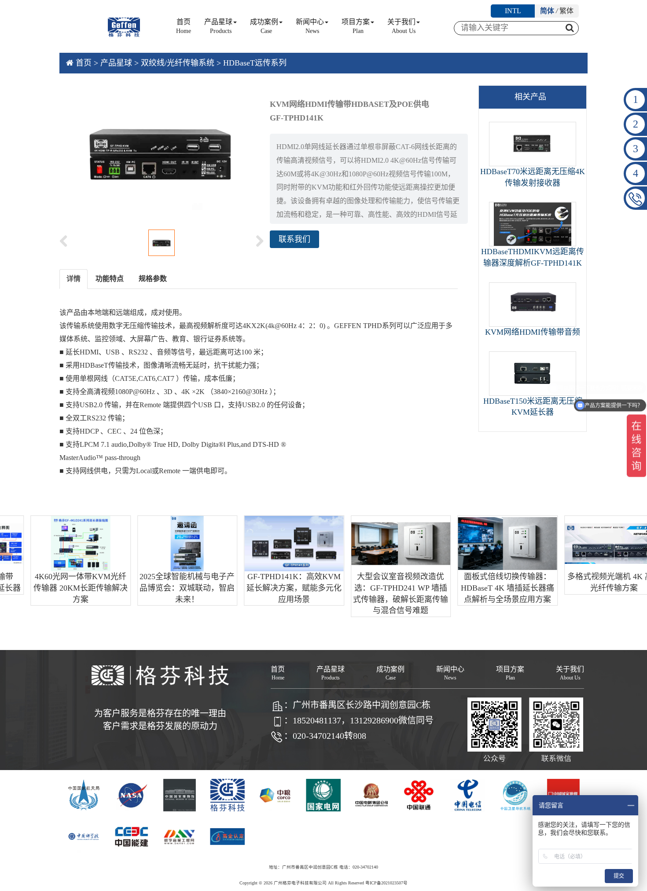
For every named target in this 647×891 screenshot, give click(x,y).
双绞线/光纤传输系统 (177, 62)
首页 (183, 26)
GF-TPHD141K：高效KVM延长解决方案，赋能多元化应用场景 (270, 587)
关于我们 (401, 26)
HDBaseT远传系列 (255, 62)
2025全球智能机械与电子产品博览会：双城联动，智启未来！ (163, 587)
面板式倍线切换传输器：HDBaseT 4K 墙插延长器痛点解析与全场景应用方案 (483, 587)
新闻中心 (310, 26)
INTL (513, 11)
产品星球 (218, 26)
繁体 (566, 11)
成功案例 (264, 26)
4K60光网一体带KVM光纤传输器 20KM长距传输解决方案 (57, 587)
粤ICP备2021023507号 (386, 882)
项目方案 (356, 26)
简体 (547, 11)
